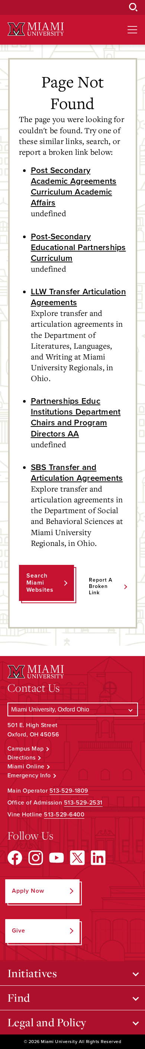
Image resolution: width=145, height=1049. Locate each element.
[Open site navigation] (132, 29)
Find (18, 997)
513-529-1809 (68, 790)
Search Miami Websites (40, 583)
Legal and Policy (47, 1022)
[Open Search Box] (133, 7)
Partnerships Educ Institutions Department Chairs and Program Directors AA (76, 417)
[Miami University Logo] (35, 29)
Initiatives (32, 973)
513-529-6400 (64, 814)
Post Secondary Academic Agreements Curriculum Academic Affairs (74, 186)
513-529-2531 (83, 802)
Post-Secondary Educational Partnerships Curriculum (78, 247)
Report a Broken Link (100, 586)
